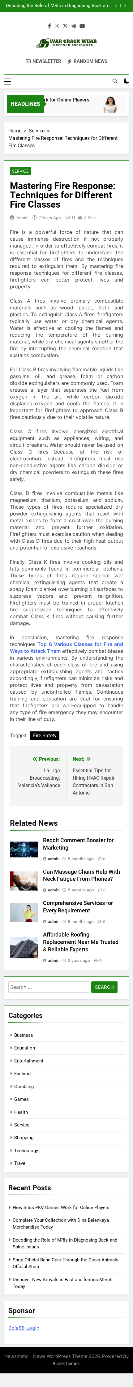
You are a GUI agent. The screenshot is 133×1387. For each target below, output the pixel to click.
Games (21, 1099)
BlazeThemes (66, 1363)
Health (21, 1112)
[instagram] (57, 26)
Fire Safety (45, 736)
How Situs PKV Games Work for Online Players (61, 1207)
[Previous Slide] (116, 5)
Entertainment (28, 1061)
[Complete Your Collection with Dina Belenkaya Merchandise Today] (107, 107)
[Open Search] (115, 81)
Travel (20, 1163)
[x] (65, 26)
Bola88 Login (23, 1328)
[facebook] (49, 26)
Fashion (22, 1073)
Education (24, 1048)
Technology (26, 1150)
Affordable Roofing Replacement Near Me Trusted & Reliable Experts (80, 942)
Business (23, 1035)
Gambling (24, 1086)
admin (22, 217)
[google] (74, 26)
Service (20, 171)
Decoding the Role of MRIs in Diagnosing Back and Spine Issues (58, 5)
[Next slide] (125, 5)
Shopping (23, 1137)
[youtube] (82, 26)
